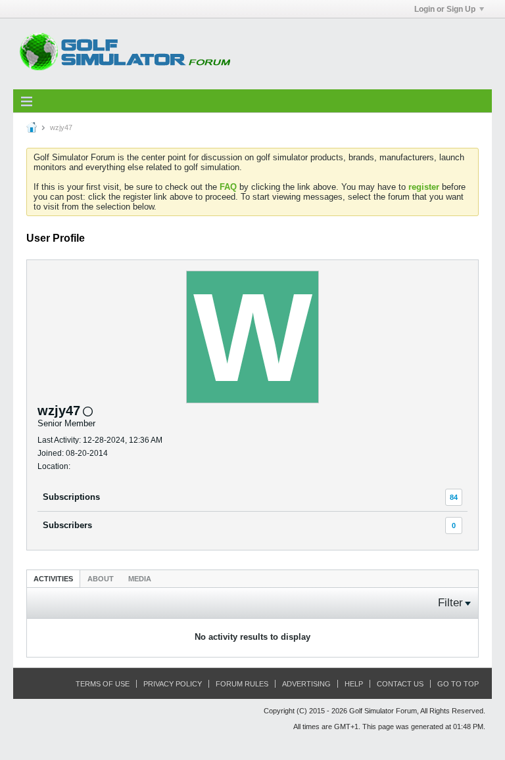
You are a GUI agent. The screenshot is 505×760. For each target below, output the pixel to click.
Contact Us (400, 684)
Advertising (306, 684)
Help (354, 684)
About (100, 579)
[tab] (53, 578)
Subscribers (67, 525)
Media (139, 579)
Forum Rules (242, 684)
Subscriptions (71, 497)
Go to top (458, 684)
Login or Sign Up (444, 9)
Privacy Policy (172, 684)
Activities (53, 579)
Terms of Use (103, 684)
